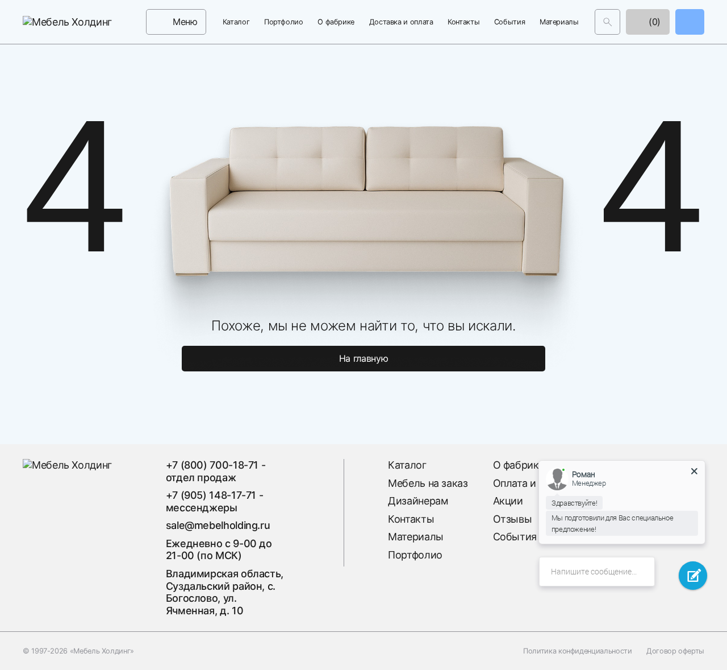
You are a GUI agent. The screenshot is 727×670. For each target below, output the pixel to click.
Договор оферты (675, 651)
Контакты (463, 22)
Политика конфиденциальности (577, 651)
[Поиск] (607, 22)
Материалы (559, 22)
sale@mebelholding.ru (218, 525)
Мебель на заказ (428, 483)
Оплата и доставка (538, 483)
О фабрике (335, 22)
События (509, 22)
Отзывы (512, 519)
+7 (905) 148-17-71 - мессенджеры (215, 501)
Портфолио (283, 22)
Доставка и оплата (401, 22)
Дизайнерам (418, 501)
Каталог (236, 22)
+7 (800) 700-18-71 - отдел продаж (216, 471)
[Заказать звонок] (689, 22)
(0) (653, 21)
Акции (508, 501)
